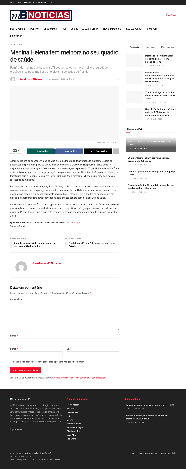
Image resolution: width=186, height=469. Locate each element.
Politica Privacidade (44, 2)
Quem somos (28, 2)
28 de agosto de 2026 (138, 178)
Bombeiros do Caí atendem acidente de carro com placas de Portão (159, 58)
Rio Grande (16, 36)
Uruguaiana (50, 29)
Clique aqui (74, 222)
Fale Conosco (15, 2)
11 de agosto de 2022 (56, 79)
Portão (34, 29)
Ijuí (64, 29)
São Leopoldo (133, 29)
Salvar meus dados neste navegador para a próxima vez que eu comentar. (48, 362)
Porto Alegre (17, 29)
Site (69, 349)
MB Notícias (26, 453)
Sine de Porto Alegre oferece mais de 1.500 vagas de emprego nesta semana (160, 112)
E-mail (14, 348)
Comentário (17, 299)
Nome (14, 335)
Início (12, 44)
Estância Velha (90, 29)
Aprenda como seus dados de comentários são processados (80, 378)
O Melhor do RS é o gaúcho (43, 453)
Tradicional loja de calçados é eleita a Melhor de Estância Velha (160, 95)
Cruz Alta (151, 29)
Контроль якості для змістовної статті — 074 (150, 405)
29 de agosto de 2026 (138, 149)
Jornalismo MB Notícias (31, 79)
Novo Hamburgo (112, 29)
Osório (74, 29)
